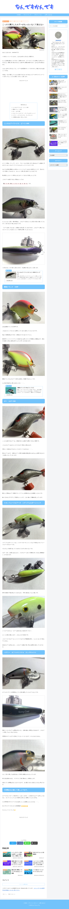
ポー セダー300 (16, 111)
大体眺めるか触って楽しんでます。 (20, 117)
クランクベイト (25, 21)
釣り (12, 21)
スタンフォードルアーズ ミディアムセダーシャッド (24, 113)
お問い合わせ (42, 903)
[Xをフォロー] (57, 69)
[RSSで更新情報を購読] (61, 69)
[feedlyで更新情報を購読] (59, 69)
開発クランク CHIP (17, 109)
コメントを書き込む (23, 884)
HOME (25, 903)
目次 (22, 104)
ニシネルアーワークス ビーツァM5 (20, 107)
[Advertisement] (23, 91)
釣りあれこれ (6, 21)
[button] (34, 843)
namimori (58, 40)
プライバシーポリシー (33, 903)
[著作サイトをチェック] (55, 69)
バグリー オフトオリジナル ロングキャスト (23, 115)
